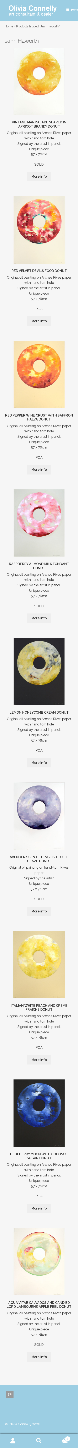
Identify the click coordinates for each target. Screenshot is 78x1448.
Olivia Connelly (33, 10)
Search (39, 1441)
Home (9, 26)
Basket (60, 1437)
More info (39, 176)
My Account (13, 1441)
